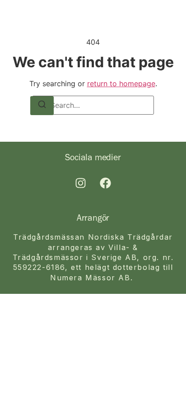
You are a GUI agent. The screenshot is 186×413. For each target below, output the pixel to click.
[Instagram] (81, 183)
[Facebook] (105, 183)
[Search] (42, 105)
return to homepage (121, 83)
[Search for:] (93, 105)
